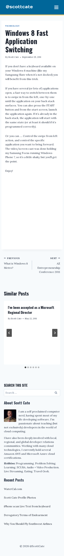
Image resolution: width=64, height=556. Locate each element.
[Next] (54, 333)
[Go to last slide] (9, 333)
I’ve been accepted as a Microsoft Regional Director (31, 310)
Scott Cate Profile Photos (20, 497)
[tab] (25, 367)
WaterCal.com (13, 489)
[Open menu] (56, 7)
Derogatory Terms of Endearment (26, 515)
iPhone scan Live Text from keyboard (27, 506)
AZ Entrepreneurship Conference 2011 (48, 265)
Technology (12, 26)
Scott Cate (13, 57)
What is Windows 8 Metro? (16, 263)
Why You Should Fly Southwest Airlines (28, 523)
